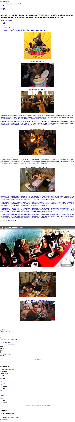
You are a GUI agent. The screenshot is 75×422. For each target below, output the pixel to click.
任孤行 (3, 9)
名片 (4, 25)
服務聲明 (48, 405)
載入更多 (2, 348)
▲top (1, 346)
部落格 (4, 23)
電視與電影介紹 (11, 344)
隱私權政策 (44, 405)
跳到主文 (2, 12)
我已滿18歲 (3, 419)
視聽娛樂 (10, 20)
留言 (10, 339)
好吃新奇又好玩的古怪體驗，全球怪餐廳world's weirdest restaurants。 (25, 30)
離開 (7, 419)
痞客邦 (8, 339)
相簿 (4, 22)
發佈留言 (2, 355)
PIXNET (28, 405)
